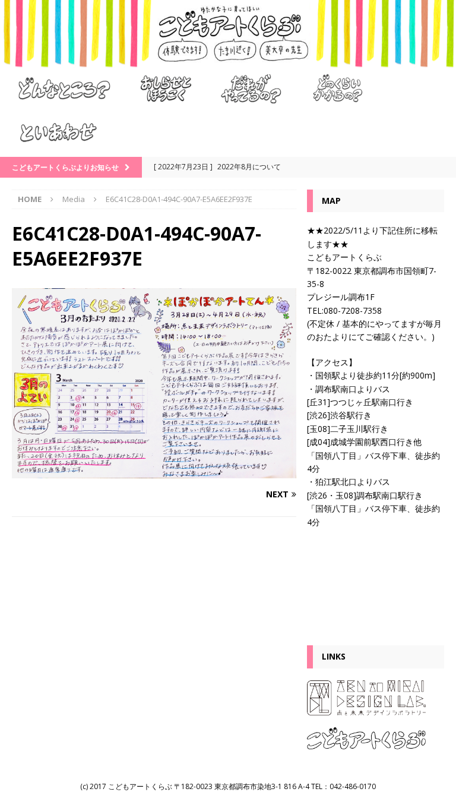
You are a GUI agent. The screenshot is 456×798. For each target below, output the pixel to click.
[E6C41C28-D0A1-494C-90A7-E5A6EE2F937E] (154, 471)
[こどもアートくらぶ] (228, 60)
